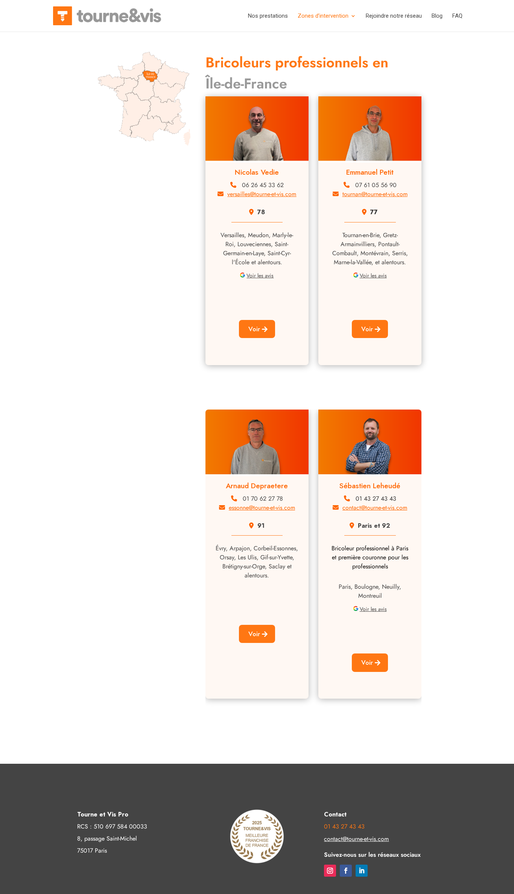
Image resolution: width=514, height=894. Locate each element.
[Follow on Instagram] (330, 871)
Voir (254, 329)
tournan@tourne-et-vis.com (375, 194)
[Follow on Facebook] (346, 871)
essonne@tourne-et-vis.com (262, 507)
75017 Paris (92, 850)
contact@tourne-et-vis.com (374, 507)
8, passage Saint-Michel (107, 838)
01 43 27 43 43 (376, 498)
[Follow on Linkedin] (362, 871)
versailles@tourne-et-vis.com (261, 194)
